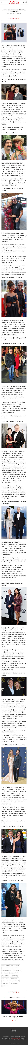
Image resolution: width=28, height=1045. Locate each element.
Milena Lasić (16, 980)
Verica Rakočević (15, 983)
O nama (23, 1036)
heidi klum (14, 975)
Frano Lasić (5, 973)
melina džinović (14, 978)
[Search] (23, 2)
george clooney (14, 973)
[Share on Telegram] (16, 18)
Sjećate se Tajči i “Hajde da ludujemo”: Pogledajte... (14, 1017)
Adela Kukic (11, 13)
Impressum (6, 1036)
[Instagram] (15, 1030)
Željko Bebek (5, 986)
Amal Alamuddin (15, 965)
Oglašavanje (17, 1036)
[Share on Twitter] (10, 18)
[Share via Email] (18, 18)
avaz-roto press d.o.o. (16, 1038)
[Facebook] (12, 1030)
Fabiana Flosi (18, 970)
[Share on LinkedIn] (13, 18)
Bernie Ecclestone (6, 967)
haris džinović (5, 975)
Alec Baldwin (5, 965)
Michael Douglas (6, 980)
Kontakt (12, 1036)
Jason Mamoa (5, 978)
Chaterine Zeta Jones (7, 970)
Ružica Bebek (5, 983)
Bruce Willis (16, 967)
